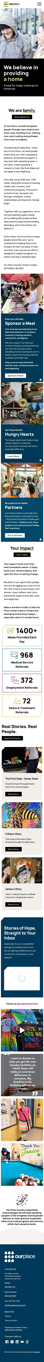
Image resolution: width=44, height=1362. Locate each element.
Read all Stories (12, 738)
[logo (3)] (11, 4)
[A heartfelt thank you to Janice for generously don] (22, 1164)
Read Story (13, 794)
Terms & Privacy (11, 1320)
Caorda (37, 1352)
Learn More (13, 456)
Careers (8, 1316)
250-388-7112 (10, 1287)
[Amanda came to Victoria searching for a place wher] (22, 1120)
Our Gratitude (15, 535)
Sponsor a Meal (15, 375)
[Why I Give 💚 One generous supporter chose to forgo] (22, 1075)
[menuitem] (40, 4)
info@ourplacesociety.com (15, 1305)
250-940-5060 (10, 1296)
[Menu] (40, 4)
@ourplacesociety (27, 1003)
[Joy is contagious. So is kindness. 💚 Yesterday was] (22, 1030)
